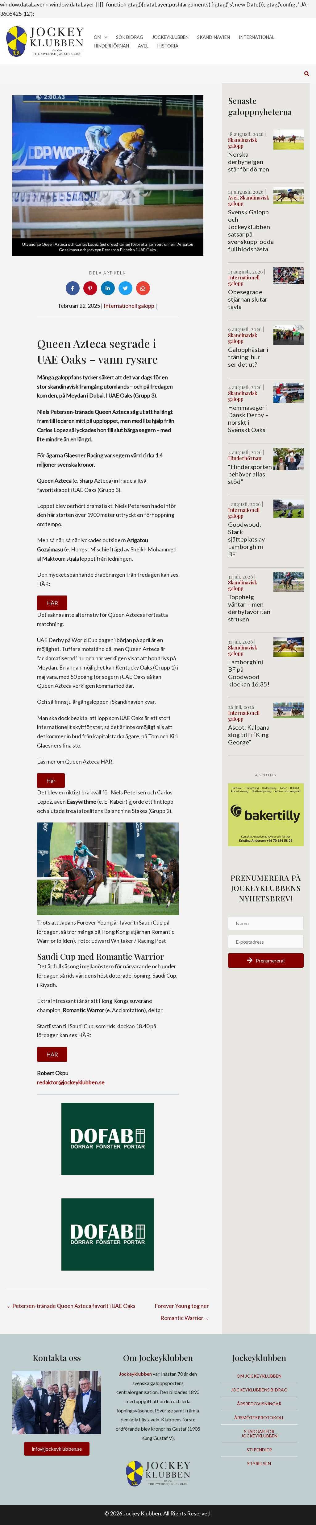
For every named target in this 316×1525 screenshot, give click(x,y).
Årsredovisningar (259, 1403)
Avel (233, 197)
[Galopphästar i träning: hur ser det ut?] (288, 334)
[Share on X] (125, 288)
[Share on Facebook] (73, 288)
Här (51, 780)
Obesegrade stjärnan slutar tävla (248, 299)
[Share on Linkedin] (108, 288)
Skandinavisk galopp (242, 143)
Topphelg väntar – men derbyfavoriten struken (249, 608)
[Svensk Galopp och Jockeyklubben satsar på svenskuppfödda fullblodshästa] (288, 195)
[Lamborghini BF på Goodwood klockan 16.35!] (288, 646)
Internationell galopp (129, 305)
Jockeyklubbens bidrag (259, 1389)
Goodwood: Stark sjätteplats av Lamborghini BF (246, 539)
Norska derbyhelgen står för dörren (248, 161)
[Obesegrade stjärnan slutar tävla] (288, 274)
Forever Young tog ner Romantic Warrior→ (182, 1307)
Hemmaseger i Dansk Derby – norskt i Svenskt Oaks (248, 418)
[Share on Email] (143, 288)
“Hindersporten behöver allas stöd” (250, 474)
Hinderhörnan (244, 458)
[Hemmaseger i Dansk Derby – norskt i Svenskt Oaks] (288, 392)
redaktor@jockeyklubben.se (71, 1082)
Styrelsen (259, 1463)
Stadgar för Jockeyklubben (259, 1433)
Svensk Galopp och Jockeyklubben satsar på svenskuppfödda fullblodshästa (251, 230)
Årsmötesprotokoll (259, 1417)
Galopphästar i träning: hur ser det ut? (248, 357)
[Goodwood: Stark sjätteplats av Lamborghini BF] (288, 508)
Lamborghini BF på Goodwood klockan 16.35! (248, 673)
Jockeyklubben (135, 1374)
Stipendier (259, 1449)
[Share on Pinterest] (90, 288)
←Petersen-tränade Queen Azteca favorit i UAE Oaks (71, 1305)
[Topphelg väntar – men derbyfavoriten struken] (288, 581)
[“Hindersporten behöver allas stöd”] (288, 458)
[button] (104, 37)
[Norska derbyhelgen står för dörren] (288, 138)
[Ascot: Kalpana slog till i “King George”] (288, 709)
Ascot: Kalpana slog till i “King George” (248, 734)
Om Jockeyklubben (259, 1376)
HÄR (52, 603)
